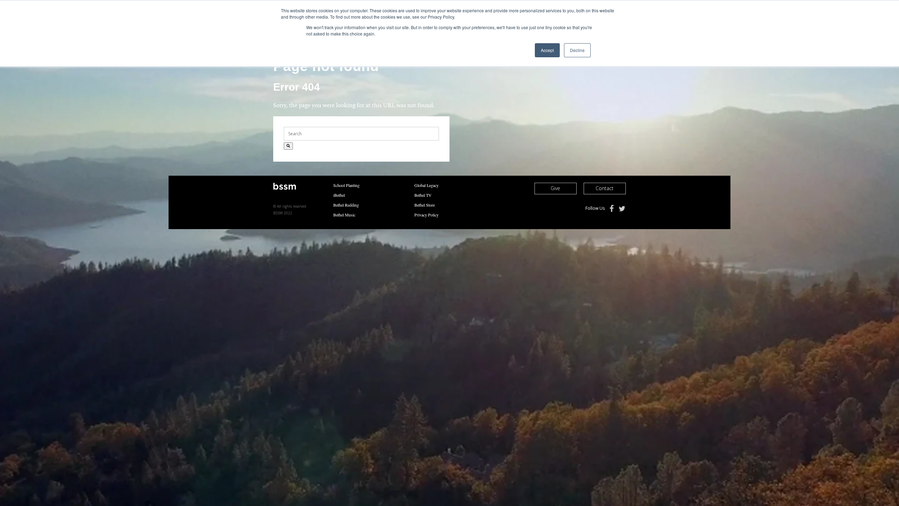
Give (555, 188)
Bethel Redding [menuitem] (346, 204)
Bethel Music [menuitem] (344, 214)
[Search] (288, 146)
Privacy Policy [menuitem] (426, 214)
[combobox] (361, 134)
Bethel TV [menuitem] (423, 195)
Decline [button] (577, 50)
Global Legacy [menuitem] (426, 185)
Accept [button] (547, 50)
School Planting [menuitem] (346, 185)
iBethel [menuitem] (339, 195)
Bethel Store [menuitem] (424, 204)
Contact (604, 188)
